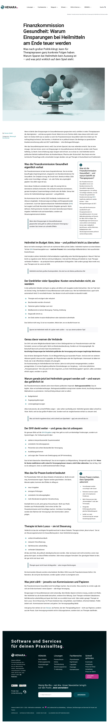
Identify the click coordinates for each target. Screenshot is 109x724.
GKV (94, 197)
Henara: (48, 608)
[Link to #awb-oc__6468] (25, 692)
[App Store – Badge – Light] (14, 685)
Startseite (69, 14)
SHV (70, 204)
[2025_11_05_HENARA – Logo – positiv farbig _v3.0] (9, 6)
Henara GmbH (8, 133)
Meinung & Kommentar (9, 137)
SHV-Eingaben (47, 432)
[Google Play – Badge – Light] (22, 685)
